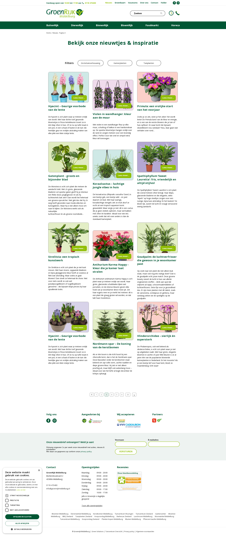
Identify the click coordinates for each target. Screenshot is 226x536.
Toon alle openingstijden (92, 505)
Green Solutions (97, 531)
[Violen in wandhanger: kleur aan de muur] (113, 95)
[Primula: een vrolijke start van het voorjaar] (157, 87)
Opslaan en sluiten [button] (22, 517)
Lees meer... (79, 98)
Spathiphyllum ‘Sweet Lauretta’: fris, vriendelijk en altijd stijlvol (156, 179)
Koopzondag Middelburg (104, 516)
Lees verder (21, 490)
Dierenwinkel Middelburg (81, 514)
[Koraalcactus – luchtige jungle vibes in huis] (113, 165)
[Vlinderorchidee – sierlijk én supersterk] (157, 317)
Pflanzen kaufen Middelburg (154, 519)
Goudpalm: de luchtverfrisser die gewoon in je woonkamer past (157, 260)
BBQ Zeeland (68, 516)
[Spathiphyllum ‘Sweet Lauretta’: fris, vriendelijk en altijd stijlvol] (157, 157)
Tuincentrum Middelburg (70, 519)
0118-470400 (51, 485)
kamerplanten (120, 63)
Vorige (92, 394)
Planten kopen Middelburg (112, 519)
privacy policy (86, 451)
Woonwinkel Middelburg (164, 516)
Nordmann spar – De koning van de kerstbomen (112, 345)
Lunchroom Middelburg (143, 516)
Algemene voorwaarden (145, 531)
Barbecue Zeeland (124, 516)
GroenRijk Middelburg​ (56, 472)
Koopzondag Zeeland (90, 519)
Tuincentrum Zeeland (144, 514)
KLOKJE (171, 13)
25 (128, 394)
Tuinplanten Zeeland (83, 516)
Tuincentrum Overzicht (113, 531)
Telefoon (178, 13)
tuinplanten (148, 63)
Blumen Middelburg (133, 519)
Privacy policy (129, 531)
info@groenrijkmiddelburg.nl (58, 488)
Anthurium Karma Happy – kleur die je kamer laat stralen (111, 268)
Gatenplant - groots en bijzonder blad (63, 177)
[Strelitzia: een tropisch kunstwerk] (68, 238)
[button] (22, 529)
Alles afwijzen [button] (22, 523)
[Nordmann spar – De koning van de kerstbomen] (113, 325)
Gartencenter (160, 514)
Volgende (134, 394)
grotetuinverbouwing (90, 63)
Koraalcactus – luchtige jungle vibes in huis (108, 185)
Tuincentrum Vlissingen (124, 514)
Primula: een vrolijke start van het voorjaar (155, 107)
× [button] (39, 470)
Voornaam (119, 440)
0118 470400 (90, 3)
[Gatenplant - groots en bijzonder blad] (68, 157)
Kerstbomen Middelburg (102, 514)
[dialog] (22, 500)
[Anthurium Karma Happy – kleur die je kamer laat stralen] (113, 246)
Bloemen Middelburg (60, 514)
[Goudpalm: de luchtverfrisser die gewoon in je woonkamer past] (157, 238)
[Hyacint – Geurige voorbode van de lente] (68, 87)
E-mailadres (153, 440)
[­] (174, 2)
